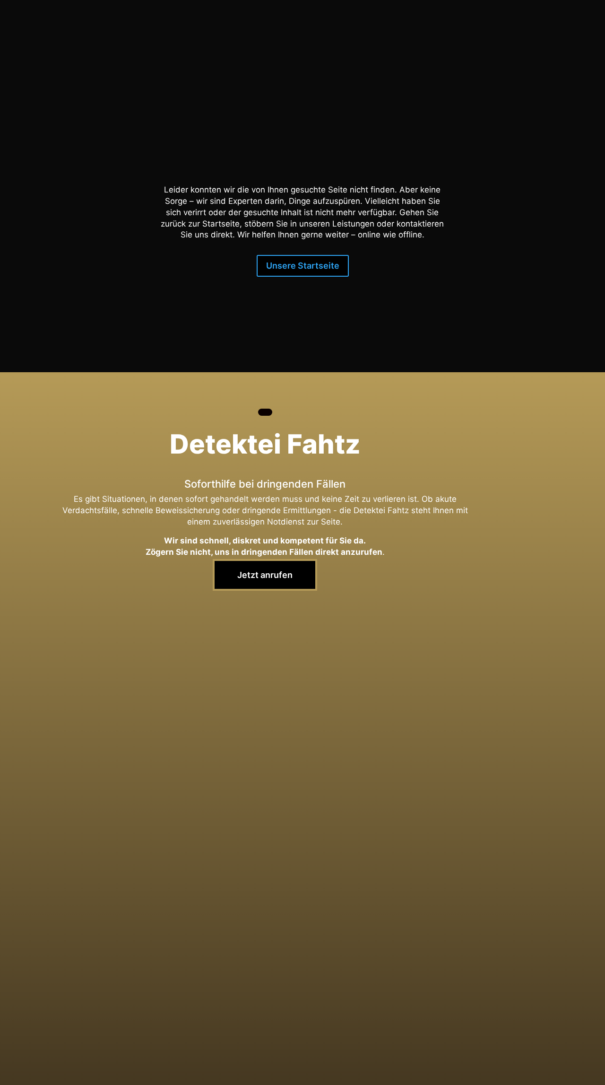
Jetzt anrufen (265, 575)
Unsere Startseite (302, 266)
